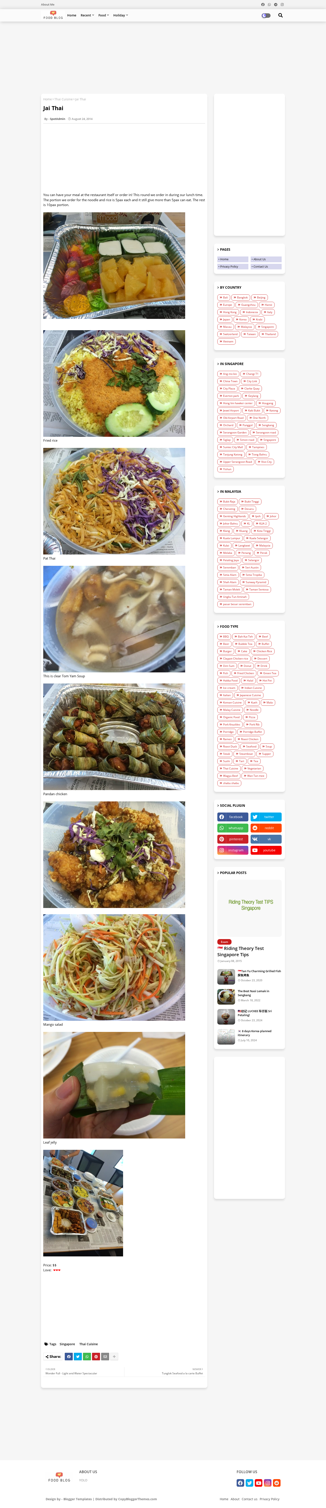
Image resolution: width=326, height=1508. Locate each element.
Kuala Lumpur (231, 538)
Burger (227, 651)
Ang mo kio (230, 374)
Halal (250, 680)
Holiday (119, 15)
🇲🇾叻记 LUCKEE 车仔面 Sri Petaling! (255, 1013)
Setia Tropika (254, 575)
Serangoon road (266, 432)
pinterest (236, 839)
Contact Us (260, 266)
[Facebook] (69, 1356)
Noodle (254, 710)
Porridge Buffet (252, 732)
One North (259, 418)
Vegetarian (254, 768)
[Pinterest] (96, 1356)
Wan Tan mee (255, 776)
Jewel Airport (231, 410)
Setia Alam (229, 575)
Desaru (249, 509)
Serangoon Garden (235, 432)
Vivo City (266, 462)
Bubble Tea (245, 644)
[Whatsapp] (87, 1356)
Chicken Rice (264, 651)
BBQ (226, 636)
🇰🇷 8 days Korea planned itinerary (254, 1033)
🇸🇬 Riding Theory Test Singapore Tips (240, 951)
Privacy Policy (229, 266)
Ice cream (229, 688)
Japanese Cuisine (250, 695)
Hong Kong (230, 312)
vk (269, 839)
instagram (236, 850)
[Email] (105, 1356)
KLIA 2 (263, 523)
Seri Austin (252, 567)
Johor (273, 516)
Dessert (262, 658)
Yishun (227, 469)
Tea (255, 761)
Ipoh (258, 516)
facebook (236, 817)
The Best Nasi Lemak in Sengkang (253, 993)
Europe (227, 305)
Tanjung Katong (232, 454)
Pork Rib (254, 724)
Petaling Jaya (231, 560)
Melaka (227, 553)
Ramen (227, 739)
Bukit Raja (229, 501)
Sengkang (268, 425)
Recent (86, 15)
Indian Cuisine (253, 688)
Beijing (261, 297)
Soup (269, 746)
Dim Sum (228, 666)
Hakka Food (230, 680)
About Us (259, 259)
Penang (246, 553)
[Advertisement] (163, 57)
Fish (225, 673)
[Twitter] (78, 1356)
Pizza (252, 717)
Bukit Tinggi (252, 501)
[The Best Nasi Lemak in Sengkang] (226, 997)
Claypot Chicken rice (235, 658)
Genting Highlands (234, 516)
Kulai (226, 545)
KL (248, 523)
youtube (269, 850)
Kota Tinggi (264, 531)
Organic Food (231, 717)
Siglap (227, 440)
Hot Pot (267, 680)
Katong (273, 410)
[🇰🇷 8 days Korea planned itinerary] (226, 1037)
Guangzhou (248, 305)
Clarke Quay (251, 388)
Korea (243, 319)
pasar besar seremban (237, 604)
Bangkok (242, 297)
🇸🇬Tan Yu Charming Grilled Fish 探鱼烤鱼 (259, 973)
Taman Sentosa (259, 589)
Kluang (243, 531)
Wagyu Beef (230, 776)
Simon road (247, 440)
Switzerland (230, 334)
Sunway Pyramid (256, 582)
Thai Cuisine (63, 99)
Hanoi (268, 305)
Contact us (249, 1499)
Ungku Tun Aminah (235, 597)
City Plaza (229, 388)
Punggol (248, 425)
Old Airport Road (233, 418)
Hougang (267, 403)
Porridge (228, 732)
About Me (47, 4)
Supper (266, 754)
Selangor (253, 560)
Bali (225, 297)
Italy (269, 312)
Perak (263, 553)
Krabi (259, 319)
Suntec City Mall (233, 447)
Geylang (253, 396)
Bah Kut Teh (245, 636)
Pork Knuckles (231, 724)
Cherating (229, 509)
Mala (270, 702)
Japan (226, 319)
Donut (247, 666)
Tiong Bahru (259, 454)
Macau (227, 327)
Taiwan (251, 334)
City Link (252, 381)
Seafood (251, 746)
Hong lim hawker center (238, 403)
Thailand (270, 334)
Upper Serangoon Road (237, 462)
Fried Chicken (245, 673)
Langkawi (244, 545)
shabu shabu (231, 783)
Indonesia (252, 312)
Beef (265, 636)
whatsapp (236, 828)
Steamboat (246, 754)
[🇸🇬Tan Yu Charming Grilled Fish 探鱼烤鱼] (226, 977)
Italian (227, 695)
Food (102, 15)
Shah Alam (229, 582)
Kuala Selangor (258, 538)
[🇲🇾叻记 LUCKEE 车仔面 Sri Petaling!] (226, 1017)
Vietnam (228, 341)
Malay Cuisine (231, 710)
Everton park (231, 396)
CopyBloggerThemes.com (137, 1499)
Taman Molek (231, 589)
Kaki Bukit (254, 410)
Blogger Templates (77, 1499)
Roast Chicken (249, 739)
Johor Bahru (230, 523)
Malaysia (246, 327)
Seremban (229, 567)
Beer (226, 644)
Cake (244, 651)
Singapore (67, 1344)
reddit (269, 828)
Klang (226, 531)
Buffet (265, 644)
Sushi (226, 761)
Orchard (228, 425)
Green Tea (269, 673)
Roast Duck (230, 746)
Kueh (254, 702)
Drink (264, 666)
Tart (241, 761)
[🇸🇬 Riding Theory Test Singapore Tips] (249, 908)
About (235, 1499)
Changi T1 (252, 374)
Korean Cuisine (232, 702)
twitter (269, 817)
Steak (226, 754)
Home (71, 15)
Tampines (258, 447)
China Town (230, 381)
